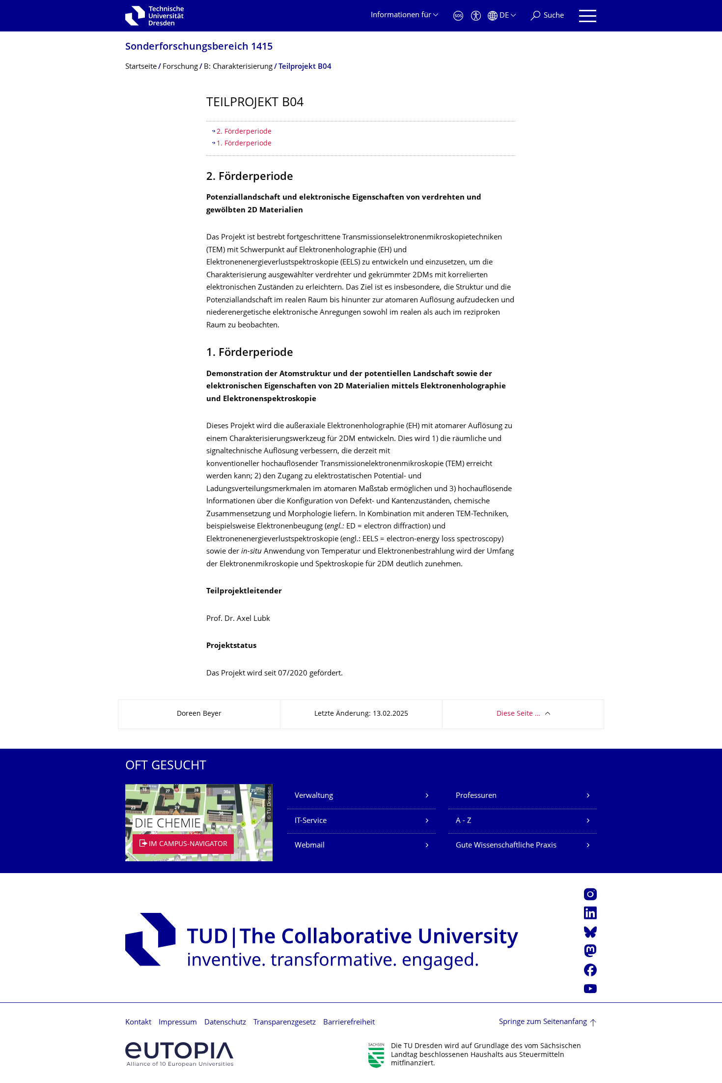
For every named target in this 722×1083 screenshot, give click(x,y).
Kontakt (138, 1022)
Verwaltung (314, 796)
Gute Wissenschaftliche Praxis (506, 845)
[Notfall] (458, 16)
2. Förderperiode (244, 132)
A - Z (464, 821)
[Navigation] (588, 16)
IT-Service (311, 821)
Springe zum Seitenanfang (543, 1022)
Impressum (178, 1022)
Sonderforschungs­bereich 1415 (199, 47)
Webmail (310, 845)
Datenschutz (225, 1022)
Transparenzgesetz (284, 1022)
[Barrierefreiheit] (476, 16)
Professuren (476, 796)
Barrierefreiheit (349, 1022)
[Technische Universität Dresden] (154, 16)
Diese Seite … (518, 714)
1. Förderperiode (244, 144)
